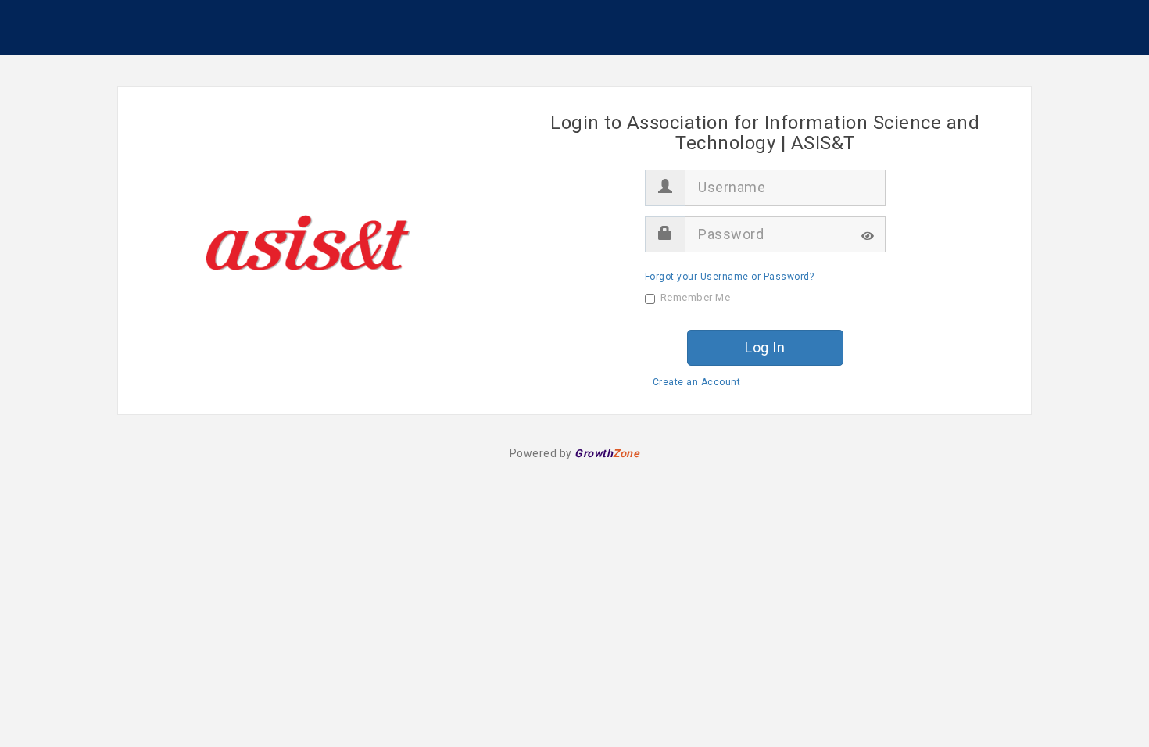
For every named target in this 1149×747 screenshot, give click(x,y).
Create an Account (697, 382)
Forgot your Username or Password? (729, 276)
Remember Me (695, 297)
